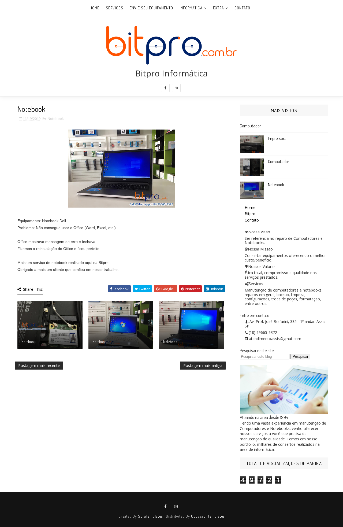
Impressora (277, 138)
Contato (242, 8)
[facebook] (165, 88)
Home (94, 8)
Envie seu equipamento (151, 8)
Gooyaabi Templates (208, 516)
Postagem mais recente (39, 365)
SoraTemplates (150, 516)
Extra (218, 8)
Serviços (114, 8)
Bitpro (250, 213)
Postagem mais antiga (202, 365)
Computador (250, 125)
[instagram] (176, 88)
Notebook (56, 118)
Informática (191, 8)
